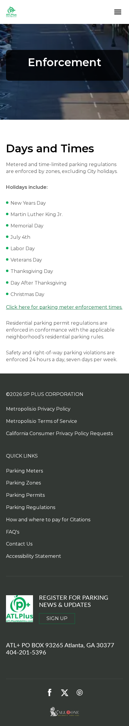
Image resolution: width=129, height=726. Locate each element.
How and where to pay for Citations (48, 520)
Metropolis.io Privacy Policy (38, 409)
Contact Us (19, 544)
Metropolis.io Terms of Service (41, 421)
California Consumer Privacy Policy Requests (59, 433)
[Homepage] (56, 12)
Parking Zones (23, 483)
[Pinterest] (79, 692)
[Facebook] (49, 692)
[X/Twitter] (64, 692)
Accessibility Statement (33, 556)
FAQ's (12, 532)
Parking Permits (25, 495)
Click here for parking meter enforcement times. (64, 307)
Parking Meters (24, 471)
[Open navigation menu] (116, 12)
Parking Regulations (30, 507)
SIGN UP (57, 618)
